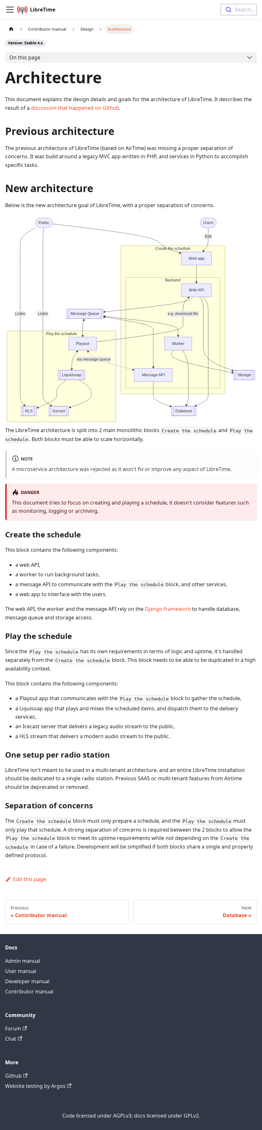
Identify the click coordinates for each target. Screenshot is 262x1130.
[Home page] (11, 29)
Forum (13, 1028)
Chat (10, 1038)
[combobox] (238, 9)
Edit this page (29, 879)
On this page (24, 57)
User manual (20, 971)
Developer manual (27, 981)
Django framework (168, 608)
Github (13, 1075)
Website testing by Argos (35, 1085)
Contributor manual (29, 991)
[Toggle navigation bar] (10, 9)
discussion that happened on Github (75, 107)
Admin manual (22, 960)
